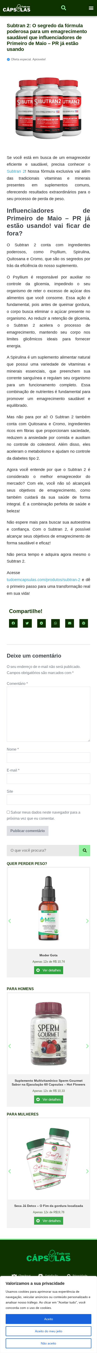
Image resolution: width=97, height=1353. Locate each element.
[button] (91, 8)
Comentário (17, 684)
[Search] (84, 850)
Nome (13, 749)
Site (10, 791)
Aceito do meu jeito (48, 1331)
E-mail (13, 770)
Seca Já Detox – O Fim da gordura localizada (48, 1206)
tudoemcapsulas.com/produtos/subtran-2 (43, 579)
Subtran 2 (16, 171)
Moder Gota (48, 955)
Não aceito (48, 1343)
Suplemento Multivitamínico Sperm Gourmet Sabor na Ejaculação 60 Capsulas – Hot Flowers (48, 1082)
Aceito (48, 1319)
